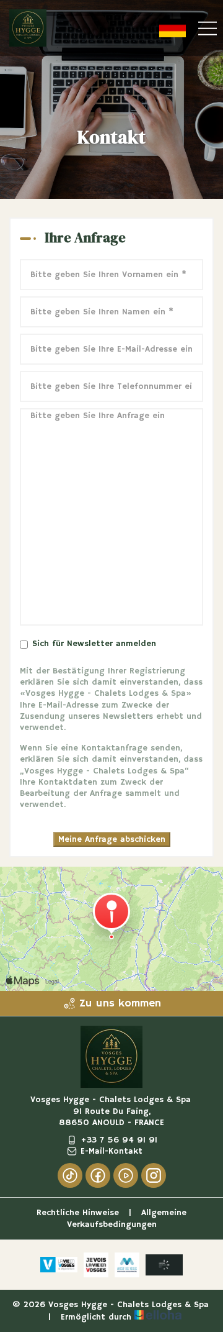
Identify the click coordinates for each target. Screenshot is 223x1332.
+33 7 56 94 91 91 (119, 1140)
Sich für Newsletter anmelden (94, 643)
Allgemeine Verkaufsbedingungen (127, 1218)
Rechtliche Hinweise (78, 1212)
